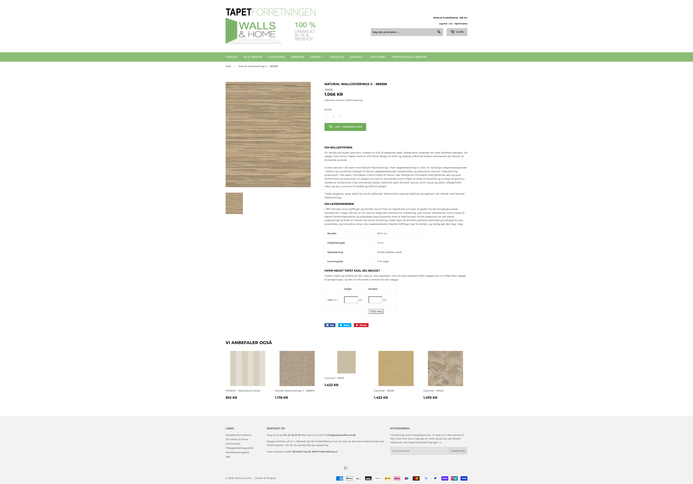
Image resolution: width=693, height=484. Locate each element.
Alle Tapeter (252, 57)
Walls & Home (243, 478)
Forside (231, 57)
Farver (315, 57)
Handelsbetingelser (237, 452)
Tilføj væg (376, 311)
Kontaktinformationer (239, 435)
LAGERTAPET (276, 57)
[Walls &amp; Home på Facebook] (346, 468)
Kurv (460, 32)
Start (228, 66)
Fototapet (378, 57)
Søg (228, 456)
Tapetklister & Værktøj (409, 57)
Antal (327, 109)
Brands (356, 57)
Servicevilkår (233, 443)
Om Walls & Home (237, 439)
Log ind (443, 23)
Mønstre (297, 57)
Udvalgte (337, 57)
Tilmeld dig (458, 451)
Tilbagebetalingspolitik (240, 447)
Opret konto (461, 23)
